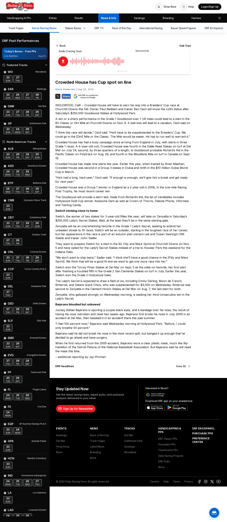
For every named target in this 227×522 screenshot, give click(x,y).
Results (79, 18)
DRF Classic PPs (167, 438)
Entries (53, 18)
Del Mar (60, 440)
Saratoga (139, 18)
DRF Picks (164, 461)
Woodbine (130, 452)
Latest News (97, 446)
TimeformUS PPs (168, 450)
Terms (176, 481)
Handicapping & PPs (19, 18)
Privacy (188, 481)
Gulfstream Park (133, 440)
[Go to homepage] (20, 6)
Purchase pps (202, 433)
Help (166, 481)
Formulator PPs (167, 444)
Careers (154, 481)
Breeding (168, 18)
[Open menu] (219, 18)
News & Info (108, 18)
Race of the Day (99, 435)
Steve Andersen (65, 89)
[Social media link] (199, 481)
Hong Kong (62, 446)
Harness (196, 18)
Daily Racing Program (170, 455)
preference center (201, 440)
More (59, 452)
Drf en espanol (203, 428)
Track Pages (97, 440)
